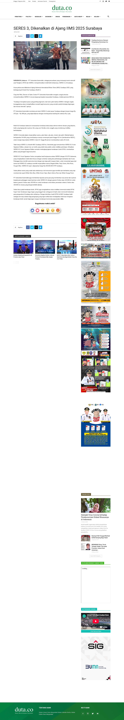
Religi (88, 16)
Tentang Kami (52, 1)
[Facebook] (100, 1)
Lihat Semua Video (95, 631)
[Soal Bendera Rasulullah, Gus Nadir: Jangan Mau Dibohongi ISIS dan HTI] (85, 51)
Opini (83, 511)
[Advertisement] (45, 74)
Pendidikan (66, 16)
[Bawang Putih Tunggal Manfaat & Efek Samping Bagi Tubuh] (85, 538)
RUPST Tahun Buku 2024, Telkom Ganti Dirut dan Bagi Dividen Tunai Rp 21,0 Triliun (67, 257)
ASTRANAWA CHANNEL (89, 609)
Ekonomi (48, 16)
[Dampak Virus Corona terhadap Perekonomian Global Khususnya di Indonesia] (95, 505)
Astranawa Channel (42, 1)
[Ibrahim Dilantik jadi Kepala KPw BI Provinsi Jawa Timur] (23, 247)
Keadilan (38, 16)
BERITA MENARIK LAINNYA (22, 236)
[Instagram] (103, 1)
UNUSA (57, 16)
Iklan (29, 1)
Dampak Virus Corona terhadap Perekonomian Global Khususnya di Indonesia (95, 517)
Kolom (96, 16)
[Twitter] (106, 1)
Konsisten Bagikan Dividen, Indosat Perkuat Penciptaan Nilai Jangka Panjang (44, 257)
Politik (28, 16)
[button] (108, 17)
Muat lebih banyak (95, 69)
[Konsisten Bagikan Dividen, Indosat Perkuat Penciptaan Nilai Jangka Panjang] (45, 247)
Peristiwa (18, 16)
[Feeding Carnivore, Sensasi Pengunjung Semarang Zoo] (85, 42)
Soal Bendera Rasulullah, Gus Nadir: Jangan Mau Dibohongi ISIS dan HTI (100, 50)
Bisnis (15, 253)
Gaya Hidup (78, 16)
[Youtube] (109, 1)
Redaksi (34, 1)
